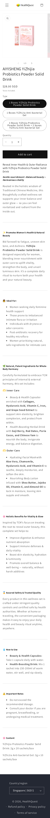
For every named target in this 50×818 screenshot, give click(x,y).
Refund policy (16, 806)
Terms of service (27, 813)
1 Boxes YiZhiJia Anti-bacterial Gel (24, 114)
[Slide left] (18, 63)
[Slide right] (32, 63)
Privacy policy (37, 806)
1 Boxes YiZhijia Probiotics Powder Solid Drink (24, 103)
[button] (7, 5)
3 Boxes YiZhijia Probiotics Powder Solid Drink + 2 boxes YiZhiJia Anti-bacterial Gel (24, 125)
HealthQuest (30, 801)
